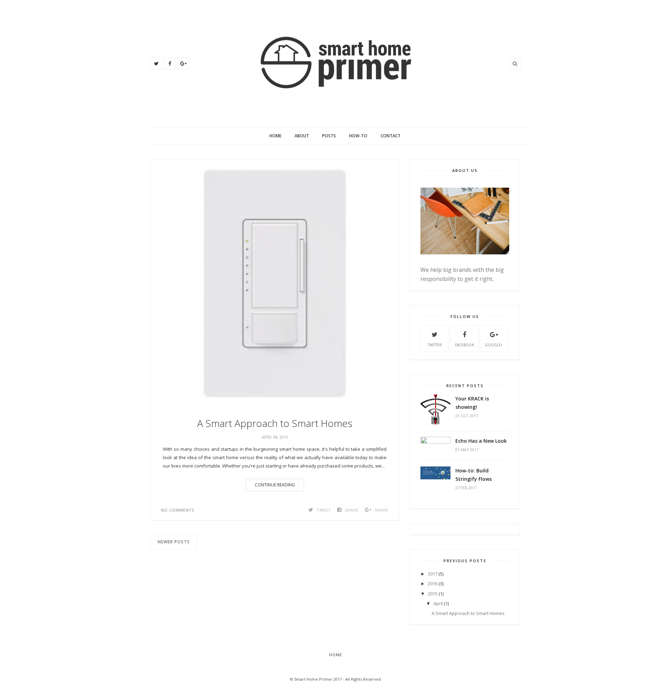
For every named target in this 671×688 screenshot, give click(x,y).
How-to (358, 136)
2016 (433, 583)
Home (275, 136)
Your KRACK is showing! (472, 402)
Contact (391, 136)
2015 (433, 594)
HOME (335, 654)
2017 (433, 574)
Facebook (464, 344)
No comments (177, 510)
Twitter (435, 344)
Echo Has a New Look (481, 440)
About (302, 136)
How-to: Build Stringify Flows (473, 474)
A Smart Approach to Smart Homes (274, 423)
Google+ (494, 344)
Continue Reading (275, 485)
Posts (329, 136)
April (438, 603)
